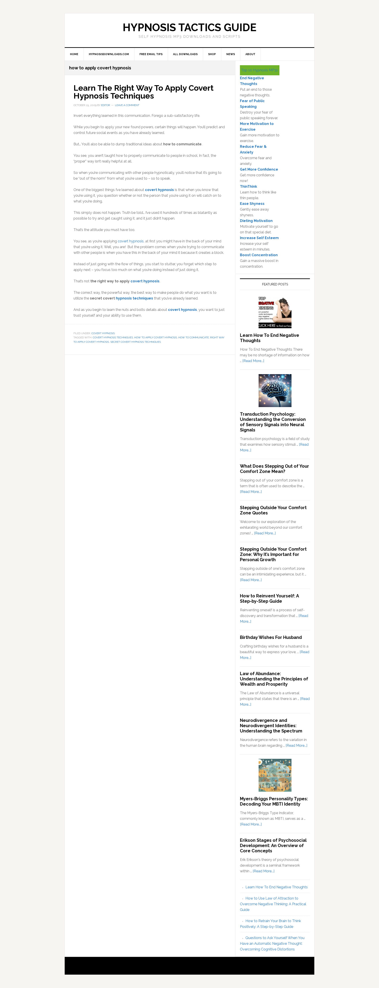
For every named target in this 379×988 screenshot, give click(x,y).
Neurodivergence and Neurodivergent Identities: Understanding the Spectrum (271, 726)
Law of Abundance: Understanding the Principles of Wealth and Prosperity (274, 679)
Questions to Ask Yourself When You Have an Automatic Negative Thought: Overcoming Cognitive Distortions (272, 943)
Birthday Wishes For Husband (271, 637)
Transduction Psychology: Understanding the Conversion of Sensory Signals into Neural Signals (273, 422)
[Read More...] (253, 361)
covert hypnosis (159, 190)
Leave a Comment (127, 105)
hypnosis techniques (134, 298)
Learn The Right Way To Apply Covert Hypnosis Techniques (143, 91)
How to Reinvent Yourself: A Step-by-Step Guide (269, 598)
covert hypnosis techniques (113, 337)
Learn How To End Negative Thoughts (276, 887)
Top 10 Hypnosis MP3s (259, 70)
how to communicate (193, 337)
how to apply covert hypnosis (155, 337)
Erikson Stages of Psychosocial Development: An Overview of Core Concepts (273, 845)
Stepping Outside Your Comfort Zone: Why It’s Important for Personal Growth (273, 554)
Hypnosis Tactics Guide (189, 27)
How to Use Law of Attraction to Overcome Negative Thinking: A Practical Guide (273, 904)
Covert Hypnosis (103, 333)
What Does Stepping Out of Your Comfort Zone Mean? (274, 468)
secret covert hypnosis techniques (135, 341)
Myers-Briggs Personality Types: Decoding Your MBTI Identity (274, 801)
